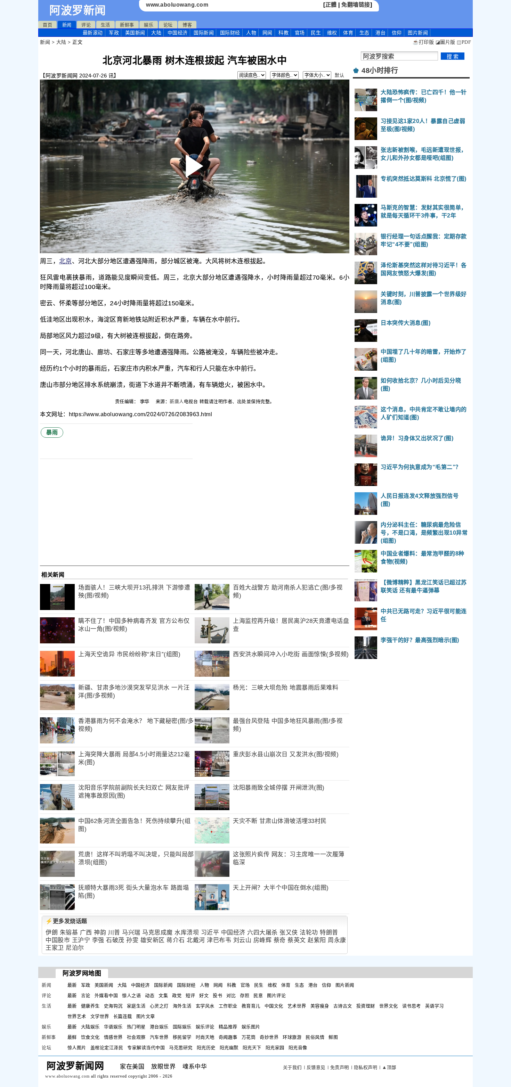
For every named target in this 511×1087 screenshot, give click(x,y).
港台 (380, 32)
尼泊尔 (75, 948)
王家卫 (55, 948)
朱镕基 (69, 932)
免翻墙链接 (355, 5)
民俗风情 (315, 1037)
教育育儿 (251, 1005)
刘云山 (242, 940)
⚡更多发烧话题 (66, 921)
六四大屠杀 (262, 932)
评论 (86, 24)
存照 (244, 995)
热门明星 (136, 1026)
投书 (217, 995)
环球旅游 (292, 1037)
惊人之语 (131, 995)
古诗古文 (342, 1005)
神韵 (100, 932)
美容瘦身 (319, 1005)
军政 (114, 32)
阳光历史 (206, 1047)
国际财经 (230, 32)
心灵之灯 (159, 1005)
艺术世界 (296, 1005)
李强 (98, 940)
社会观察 (136, 1037)
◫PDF (464, 42)
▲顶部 (389, 1067)
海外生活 (182, 1005)
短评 (190, 995)
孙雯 (132, 940)
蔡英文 (296, 940)
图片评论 (276, 995)
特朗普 (329, 932)
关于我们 (292, 1067)
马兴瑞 (131, 932)
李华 (145, 401)
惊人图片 (76, 1047)
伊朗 (52, 932)
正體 (331, 5)
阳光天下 (252, 1047)
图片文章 (145, 1016)
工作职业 (228, 1005)
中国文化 (274, 1005)
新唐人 (177, 401)
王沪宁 (81, 940)
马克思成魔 (157, 932)
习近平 (210, 932)
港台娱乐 (159, 1026)
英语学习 (434, 1005)
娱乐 (148, 24)
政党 (176, 995)
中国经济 (178, 32)
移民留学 (182, 1037)
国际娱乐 (182, 1026)
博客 (187, 24)
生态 (364, 32)
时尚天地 (205, 1037)
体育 (348, 32)
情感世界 (113, 1037)
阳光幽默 (229, 1047)
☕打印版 (423, 42)
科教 (283, 32)
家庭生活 (136, 1005)
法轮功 (309, 932)
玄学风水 (205, 1005)
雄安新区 (152, 940)
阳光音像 (298, 1047)
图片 (418, 32)
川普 (114, 932)
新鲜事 (127, 24)
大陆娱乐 (90, 1026)
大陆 (156, 32)
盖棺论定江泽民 (106, 1047)
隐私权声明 (366, 1067)
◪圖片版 (445, 42)
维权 (332, 32)
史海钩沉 (113, 1005)
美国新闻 (135, 32)
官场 (300, 32)
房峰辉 (262, 940)
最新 (93, 32)
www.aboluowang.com (177, 5)
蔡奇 (280, 940)
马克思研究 (181, 1047)
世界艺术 (76, 1016)
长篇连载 (122, 1016)
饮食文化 (90, 1037)
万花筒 (249, 1037)
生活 (105, 24)
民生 (316, 32)
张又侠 (288, 932)
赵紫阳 (317, 940)
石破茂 (115, 940)
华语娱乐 (113, 1026)
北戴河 (196, 940)
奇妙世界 (269, 1037)
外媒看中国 (106, 995)
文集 (163, 995)
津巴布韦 (219, 940)
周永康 (337, 940)
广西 (86, 932)
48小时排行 (380, 70)
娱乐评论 (205, 1026)
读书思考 (411, 1005)
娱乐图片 (251, 1026)
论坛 (168, 24)
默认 (339, 75)
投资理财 (365, 1005)
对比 (231, 995)
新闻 (67, 24)
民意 (258, 995)
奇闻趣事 (228, 1037)
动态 (149, 995)
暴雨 (52, 432)
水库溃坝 (187, 932)
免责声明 (339, 1067)
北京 (65, 261)
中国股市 (58, 940)
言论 (85, 995)
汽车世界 (159, 1037)
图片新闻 (344, 985)
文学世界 (99, 1016)
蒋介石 (176, 940)
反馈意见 (316, 1067)
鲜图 (333, 1037)
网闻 (267, 32)
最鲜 (72, 1037)
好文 (204, 995)
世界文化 (388, 1005)
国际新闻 (204, 32)
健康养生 (90, 1005)
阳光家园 (275, 1047)
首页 (47, 24)
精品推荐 (228, 1026)
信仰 (397, 32)
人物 (251, 32)
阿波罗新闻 (77, 10)
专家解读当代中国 (146, 1047)
